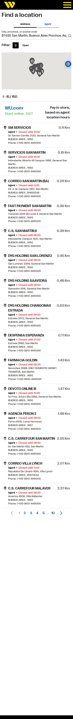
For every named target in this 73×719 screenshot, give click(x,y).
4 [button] (37, 513)
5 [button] (44, 513)
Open (25, 45)
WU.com (14, 108)
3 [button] (31, 513)
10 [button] (53, 513)
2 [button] (25, 513)
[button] (60, 513)
